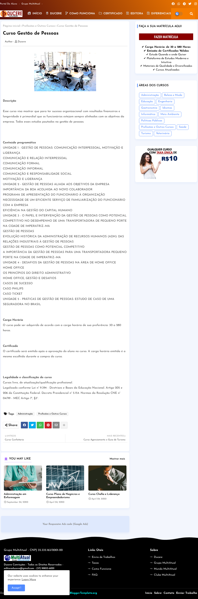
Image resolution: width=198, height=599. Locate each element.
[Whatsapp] (40, 425)
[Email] (56, 425)
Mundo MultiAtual (165, 569)
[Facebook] (24, 425)
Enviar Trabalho (186, 593)
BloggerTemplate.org (83, 593)
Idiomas (167, 107)
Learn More (29, 579)
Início (148, 593)
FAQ (94, 574)
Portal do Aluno (9, 4)
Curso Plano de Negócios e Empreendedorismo (63, 496)
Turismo (146, 133)
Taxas (95, 563)
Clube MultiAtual (164, 574)
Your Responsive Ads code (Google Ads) (65, 524)
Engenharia (165, 101)
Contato (169, 593)
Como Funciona (101, 569)
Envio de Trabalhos (103, 557)
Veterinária (162, 133)
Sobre (158, 593)
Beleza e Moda (173, 95)
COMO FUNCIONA (81, 13)
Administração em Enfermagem (15, 496)
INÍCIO (37, 13)
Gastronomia (149, 107)
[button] (191, 14)
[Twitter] (32, 425)
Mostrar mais (117, 459)
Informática (148, 114)
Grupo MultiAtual (31, 4)
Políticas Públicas (151, 120)
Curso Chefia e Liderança (103, 494)
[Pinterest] (48, 425)
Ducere (158, 557)
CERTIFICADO (112, 13)
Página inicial (11, 26)
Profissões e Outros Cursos (38, 26)
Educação (147, 101)
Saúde (182, 127)
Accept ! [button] (16, 587)
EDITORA (136, 13)
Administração (25, 414)
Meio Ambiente (169, 114)
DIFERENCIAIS (160, 13)
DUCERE (55, 13)
